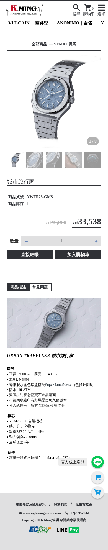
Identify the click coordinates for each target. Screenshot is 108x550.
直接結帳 (30, 254)
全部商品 (39, 44)
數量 (14, 241)
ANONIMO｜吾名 (74, 23)
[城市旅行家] (54, 100)
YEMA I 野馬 (65, 44)
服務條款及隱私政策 (31, 504)
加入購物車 (78, 254)
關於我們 (60, 504)
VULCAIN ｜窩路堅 (28, 23)
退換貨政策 (84, 504)
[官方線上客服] (97, 462)
